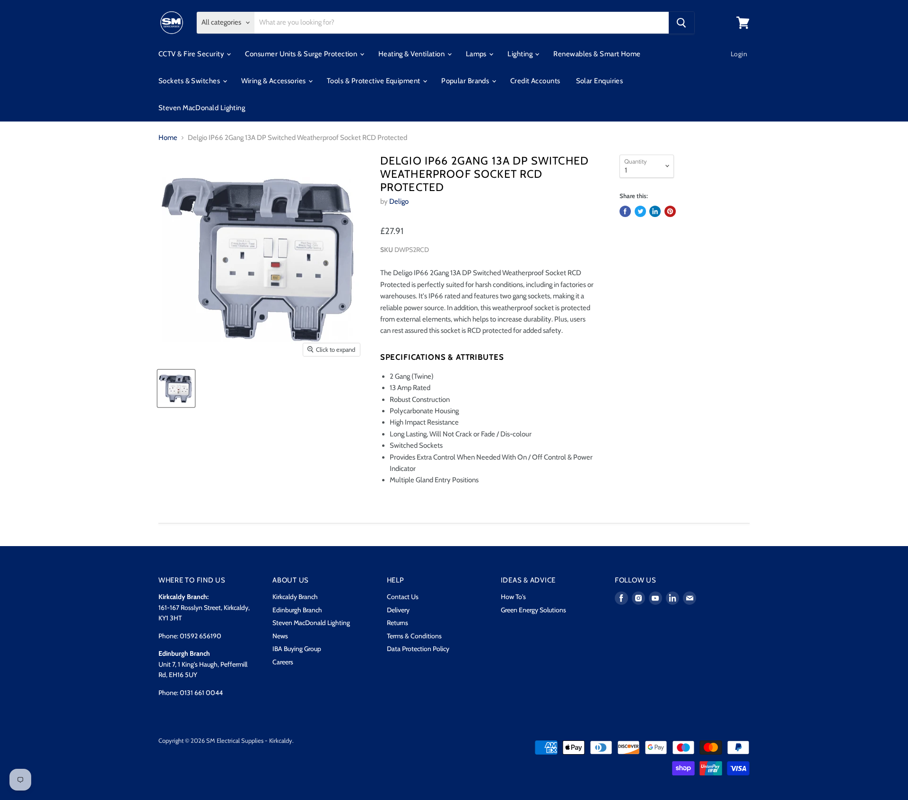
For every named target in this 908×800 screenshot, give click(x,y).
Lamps (477, 54)
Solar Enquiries (599, 81)
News (280, 636)
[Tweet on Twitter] (640, 211)
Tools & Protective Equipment (374, 81)
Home (167, 138)
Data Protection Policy (418, 648)
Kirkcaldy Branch (295, 596)
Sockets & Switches (190, 81)
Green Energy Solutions (533, 610)
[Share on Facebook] (625, 211)
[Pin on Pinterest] (670, 211)
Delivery (398, 610)
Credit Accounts (535, 81)
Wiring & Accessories (274, 81)
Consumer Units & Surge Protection (301, 54)
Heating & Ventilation (412, 54)
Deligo (399, 201)
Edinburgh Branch (297, 610)
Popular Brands (466, 81)
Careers (282, 662)
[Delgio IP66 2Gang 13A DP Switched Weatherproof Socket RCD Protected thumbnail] (176, 388)
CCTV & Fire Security (192, 54)
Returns (397, 622)
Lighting (520, 54)
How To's (513, 596)
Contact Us (403, 596)
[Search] (681, 23)
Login (739, 54)
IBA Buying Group (296, 648)
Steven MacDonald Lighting (201, 108)
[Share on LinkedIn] (655, 211)
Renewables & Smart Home (596, 54)
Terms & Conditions (414, 636)
